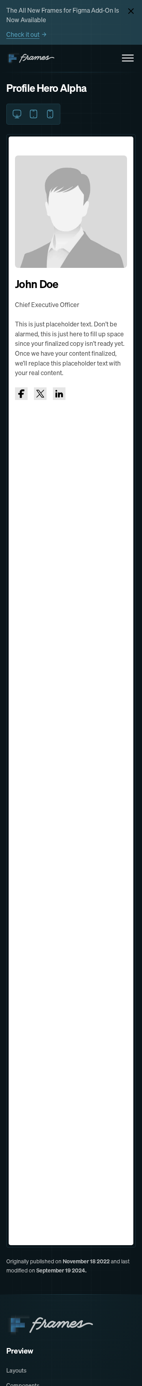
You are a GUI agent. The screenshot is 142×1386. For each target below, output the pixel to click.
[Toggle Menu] (128, 58)
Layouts (16, 1370)
